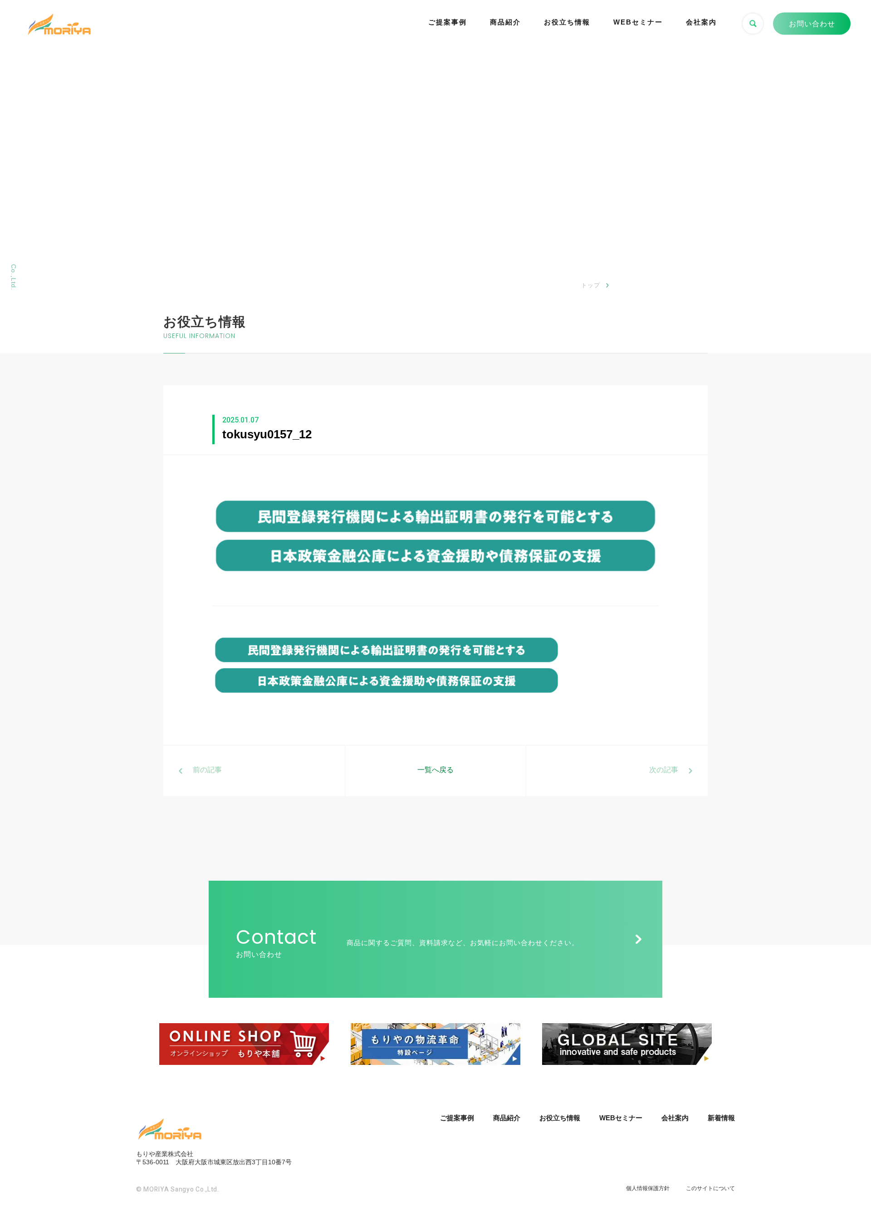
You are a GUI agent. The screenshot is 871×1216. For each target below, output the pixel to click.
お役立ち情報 (567, 22)
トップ (590, 285)
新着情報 (721, 1118)
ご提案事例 (447, 22)
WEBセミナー (638, 22)
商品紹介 (505, 22)
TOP (846, 1174)
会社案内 (701, 22)
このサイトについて (710, 1188)
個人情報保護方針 (648, 1188)
